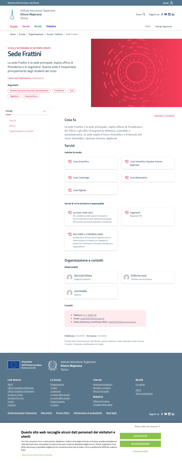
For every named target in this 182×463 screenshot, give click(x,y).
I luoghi (53, 388)
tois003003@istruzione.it (92, 318)
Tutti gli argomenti (163, 26)
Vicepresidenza (31, 96)
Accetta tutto (140, 436)
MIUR (10, 384)
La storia (54, 405)
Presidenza (59, 90)
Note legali (111, 413)
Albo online (46, 413)
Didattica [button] (51, 26)
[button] (27, 111)
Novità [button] (38, 26)
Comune (11, 405)
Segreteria (14, 96)
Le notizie (140, 384)
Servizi (12, 125)
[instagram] (169, 14)
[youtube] (165, 14)
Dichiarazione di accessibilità (88, 413)
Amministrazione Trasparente (22, 413)
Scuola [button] (13, 26)
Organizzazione (57, 401)
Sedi (72, 90)
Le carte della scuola (60, 398)
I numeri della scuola (60, 394)
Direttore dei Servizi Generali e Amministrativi (29, 90)
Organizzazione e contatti (21, 131)
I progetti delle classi (102, 404)
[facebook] (162, 14)
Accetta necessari (140, 443)
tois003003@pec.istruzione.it (122, 322)
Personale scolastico (102, 384)
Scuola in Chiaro (15, 394)
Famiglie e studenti (102, 388)
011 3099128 (89, 315)
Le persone (55, 391)
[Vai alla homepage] (12, 14)
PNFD (147, 26)
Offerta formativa (101, 401)
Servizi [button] (26, 26)
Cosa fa (12, 120)
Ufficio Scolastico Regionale (21, 388)
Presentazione (57, 384)
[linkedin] (173, 14)
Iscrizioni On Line (16, 398)
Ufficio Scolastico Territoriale (21, 391)
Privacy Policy (63, 413)
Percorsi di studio (101, 391)
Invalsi (11, 401)
